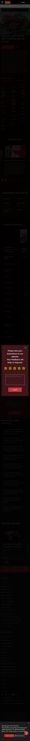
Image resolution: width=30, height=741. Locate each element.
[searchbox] (15, 6)
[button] (20, 735)
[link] (7, 2)
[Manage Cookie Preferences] (26, 733)
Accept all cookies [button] (9, 735)
